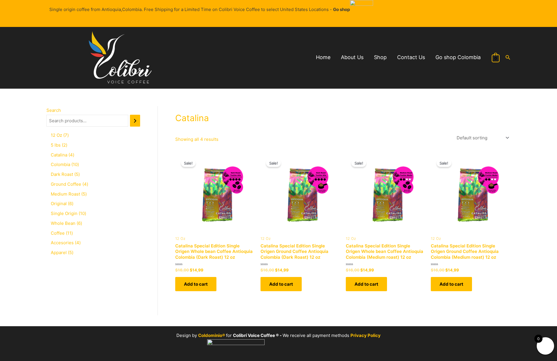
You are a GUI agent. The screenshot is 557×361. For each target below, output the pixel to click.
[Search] (135, 121)
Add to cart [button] (196, 284)
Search (53, 110)
